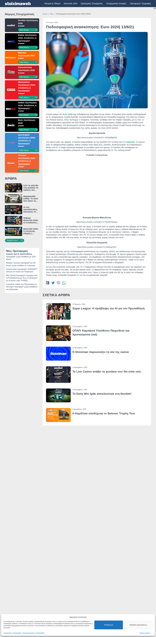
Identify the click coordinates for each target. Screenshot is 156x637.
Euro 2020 (68, 114)
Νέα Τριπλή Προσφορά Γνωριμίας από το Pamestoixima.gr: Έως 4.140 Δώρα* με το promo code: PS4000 (21, 278)
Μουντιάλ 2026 (70, 3)
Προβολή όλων (12, 240)
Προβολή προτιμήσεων (138, 625)
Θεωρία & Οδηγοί (52, 3)
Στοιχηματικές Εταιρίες (116, 3)
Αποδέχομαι (108, 625)
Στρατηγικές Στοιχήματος (92, 3)
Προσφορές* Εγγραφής (140, 3)
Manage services (145, 633)
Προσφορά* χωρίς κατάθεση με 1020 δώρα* (21, 258)
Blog (51, 14)
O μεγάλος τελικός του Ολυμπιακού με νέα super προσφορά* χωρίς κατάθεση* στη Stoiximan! (22, 286)
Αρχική (45, 14)
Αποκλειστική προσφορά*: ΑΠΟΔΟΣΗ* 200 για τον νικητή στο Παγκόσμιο (21, 270)
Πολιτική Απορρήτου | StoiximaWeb (33, 633)
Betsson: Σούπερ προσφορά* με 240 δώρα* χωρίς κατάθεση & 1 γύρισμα (21, 264)
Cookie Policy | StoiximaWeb (12, 633)
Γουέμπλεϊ (130, 142)
